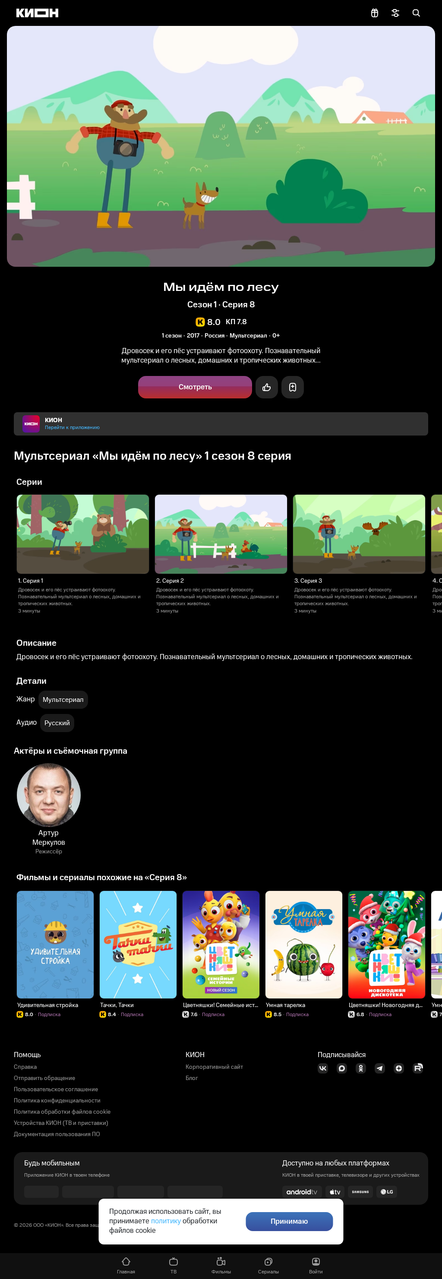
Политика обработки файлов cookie (62, 1112)
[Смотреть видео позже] (292, 387)
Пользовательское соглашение (56, 1089)
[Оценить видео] (267, 387)
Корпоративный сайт (214, 1067)
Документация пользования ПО (57, 1134)
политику (166, 1221)
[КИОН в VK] (325, 1068)
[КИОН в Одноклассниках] (363, 1068)
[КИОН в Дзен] (401, 1068)
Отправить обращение (44, 1078)
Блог (192, 1078)
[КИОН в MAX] (344, 1068)
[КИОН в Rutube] (420, 1068)
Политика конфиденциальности (57, 1101)
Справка (25, 1067)
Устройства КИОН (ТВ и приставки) (61, 1123)
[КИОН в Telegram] (382, 1068)
